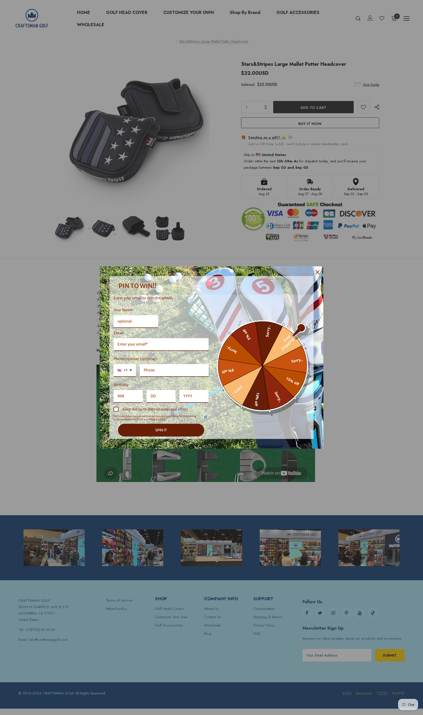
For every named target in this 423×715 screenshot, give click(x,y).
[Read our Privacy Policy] (206, 417)
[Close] (317, 272)
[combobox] (125, 370)
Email (118, 333)
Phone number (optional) (135, 359)
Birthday (121, 384)
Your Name (123, 310)
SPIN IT (161, 430)
